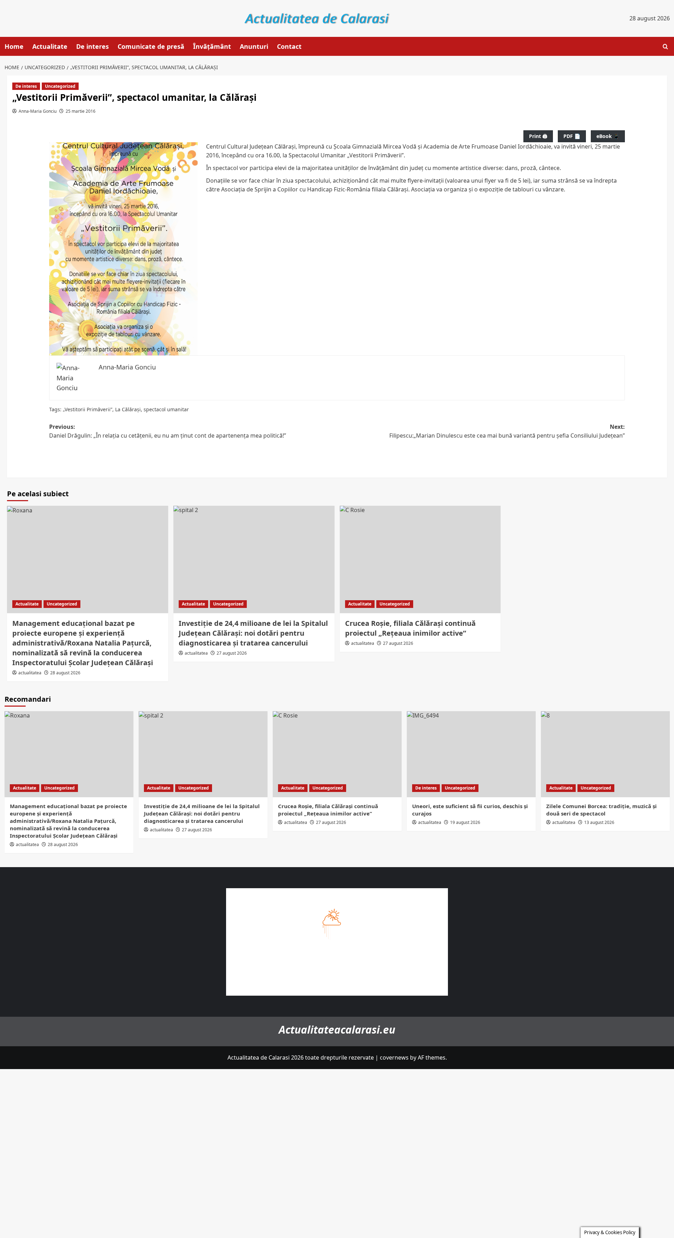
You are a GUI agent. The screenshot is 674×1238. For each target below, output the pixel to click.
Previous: (167, 431)
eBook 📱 (607, 136)
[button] (665, 46)
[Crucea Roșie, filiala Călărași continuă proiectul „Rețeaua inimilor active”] (420, 559)
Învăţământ (212, 46)
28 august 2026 (65, 673)
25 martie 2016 (80, 111)
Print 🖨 (538, 136)
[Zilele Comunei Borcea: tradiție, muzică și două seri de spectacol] (605, 754)
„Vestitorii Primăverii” (87, 409)
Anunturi (254, 46)
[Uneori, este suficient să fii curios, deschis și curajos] (471, 754)
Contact (289, 46)
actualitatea (29, 673)
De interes (92, 46)
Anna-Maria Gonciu (38, 111)
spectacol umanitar (166, 409)
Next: (507, 431)
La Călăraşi (128, 409)
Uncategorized (60, 86)
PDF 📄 (571, 136)
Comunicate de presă (151, 46)
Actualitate (49, 46)
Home (14, 46)
